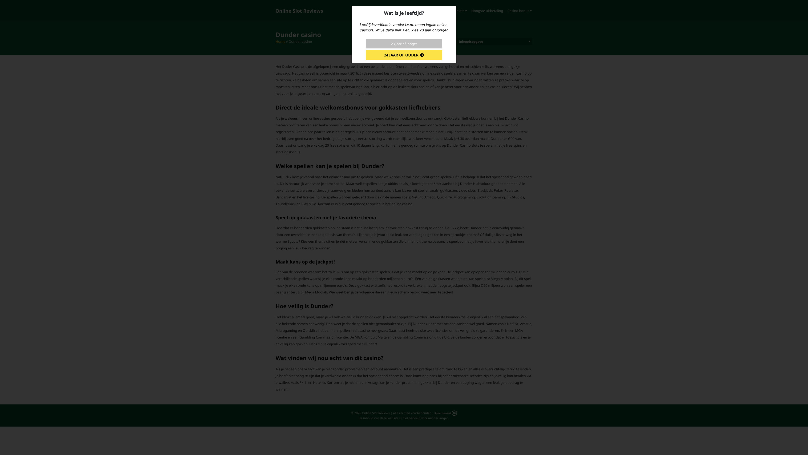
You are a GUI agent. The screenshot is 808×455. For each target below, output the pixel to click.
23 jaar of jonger (404, 43)
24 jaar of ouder (401, 55)
